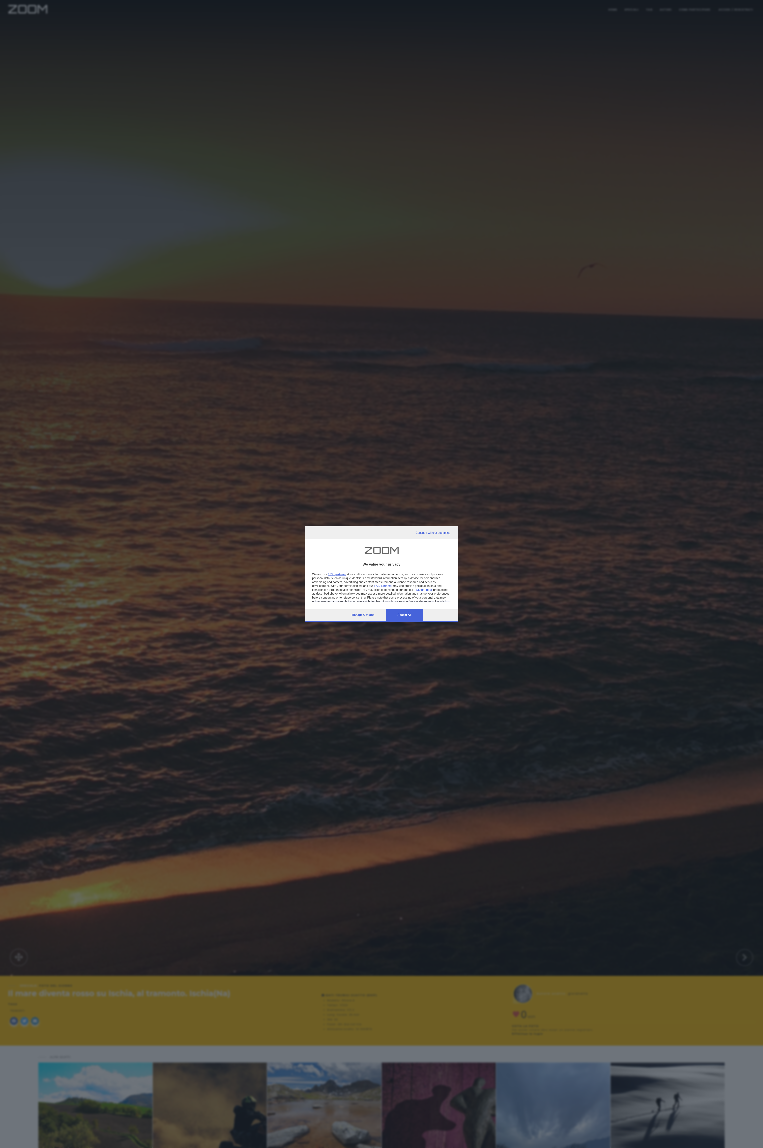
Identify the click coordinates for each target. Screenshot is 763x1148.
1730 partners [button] (337, 574)
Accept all (404, 614)
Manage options (362, 614)
